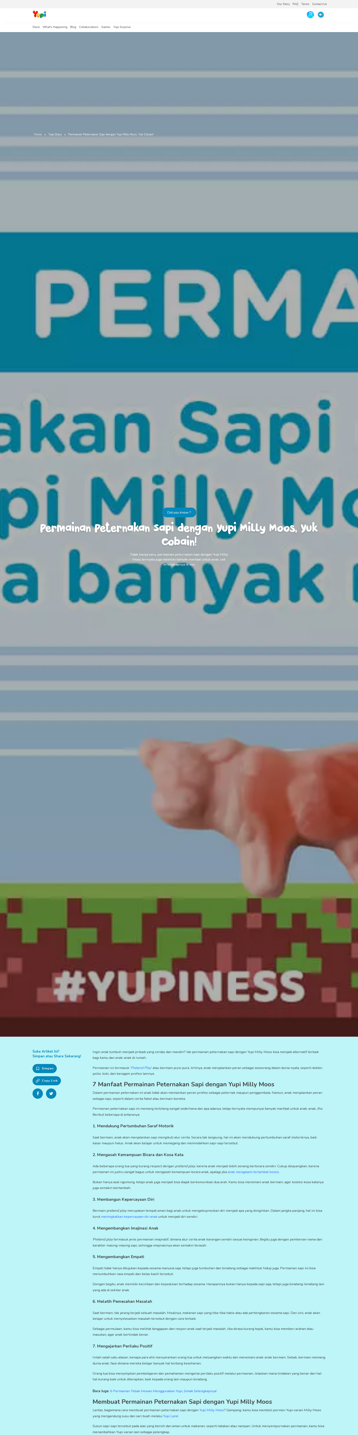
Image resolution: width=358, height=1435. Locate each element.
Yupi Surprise (122, 27)
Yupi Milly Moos (211, 1410)
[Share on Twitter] (51, 1093)
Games (105, 27)
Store (36, 27)
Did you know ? (179, 512)
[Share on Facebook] (38, 1093)
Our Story (283, 4)
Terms (305, 4)
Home (38, 134)
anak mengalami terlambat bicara (253, 1172)
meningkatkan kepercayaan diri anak (129, 1216)
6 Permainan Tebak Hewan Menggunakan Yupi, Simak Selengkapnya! (163, 1391)
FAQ (295, 4)
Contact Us (319, 4)
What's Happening (55, 27)
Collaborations (88, 27)
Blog (73, 27)
